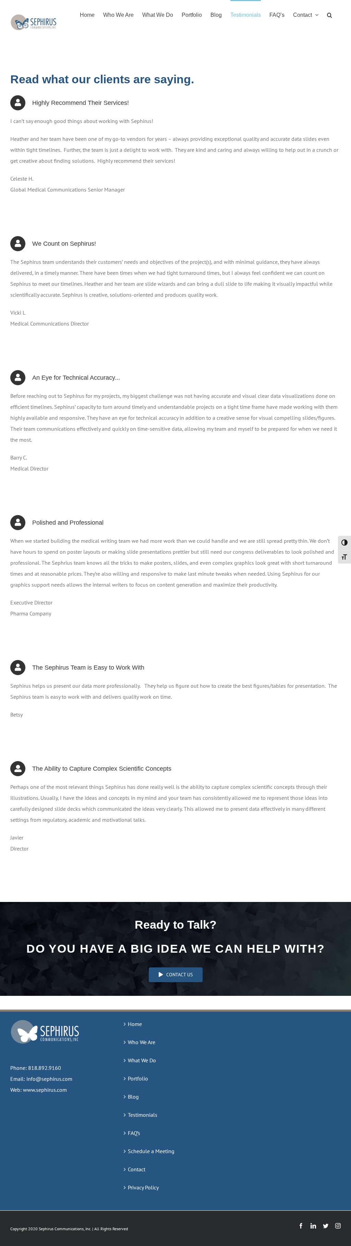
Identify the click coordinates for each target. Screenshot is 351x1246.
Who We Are (141, 1042)
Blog (133, 1096)
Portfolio (138, 1078)
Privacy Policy (143, 1187)
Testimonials (142, 1114)
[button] (329, 14)
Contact (136, 1169)
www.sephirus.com (45, 1089)
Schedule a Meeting (151, 1151)
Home (135, 1024)
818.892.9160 (44, 1067)
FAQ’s (134, 1132)
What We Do (142, 1060)
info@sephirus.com (49, 1078)
